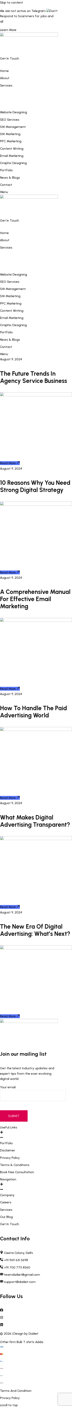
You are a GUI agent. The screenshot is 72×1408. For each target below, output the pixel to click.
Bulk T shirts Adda (30, 1342)
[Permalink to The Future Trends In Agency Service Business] (36, 395)
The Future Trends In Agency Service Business (33, 377)
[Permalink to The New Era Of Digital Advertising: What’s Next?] (36, 948)
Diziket (33, 1333)
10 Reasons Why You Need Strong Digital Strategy (35, 486)
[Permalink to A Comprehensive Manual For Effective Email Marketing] (36, 621)
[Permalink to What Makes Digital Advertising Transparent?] (36, 839)
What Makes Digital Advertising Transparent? (35, 821)
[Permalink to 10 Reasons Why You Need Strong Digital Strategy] (36, 504)
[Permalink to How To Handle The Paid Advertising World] (36, 730)
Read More (8, 463)
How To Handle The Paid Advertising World (33, 711)
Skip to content (11, 2)
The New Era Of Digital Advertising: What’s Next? (35, 930)
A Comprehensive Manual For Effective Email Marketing (35, 599)
